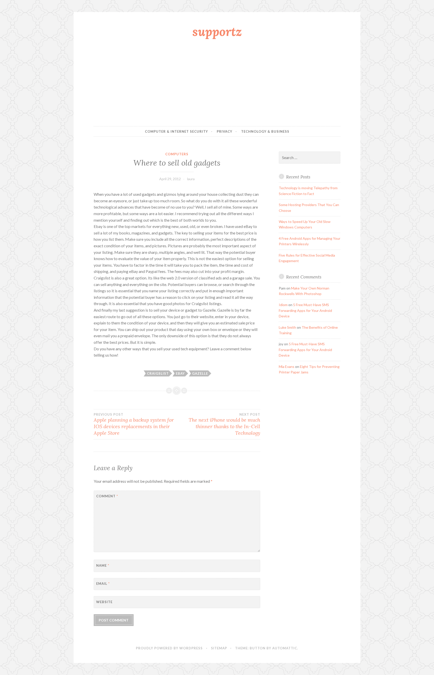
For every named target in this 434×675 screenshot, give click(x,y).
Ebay (180, 373)
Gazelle (200, 373)
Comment (107, 496)
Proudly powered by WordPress (169, 648)
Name (102, 565)
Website (104, 602)
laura (191, 179)
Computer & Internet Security (176, 131)
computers (176, 154)
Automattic (284, 648)
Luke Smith (287, 327)
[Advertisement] (217, 84)
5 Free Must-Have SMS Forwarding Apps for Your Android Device (305, 310)
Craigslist (158, 373)
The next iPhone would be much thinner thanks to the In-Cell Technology (224, 424)
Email (103, 584)
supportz (217, 31)
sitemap (219, 648)
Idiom (283, 305)
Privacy (224, 131)
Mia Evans (286, 366)
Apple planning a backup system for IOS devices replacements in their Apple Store (134, 424)
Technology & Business (265, 131)
